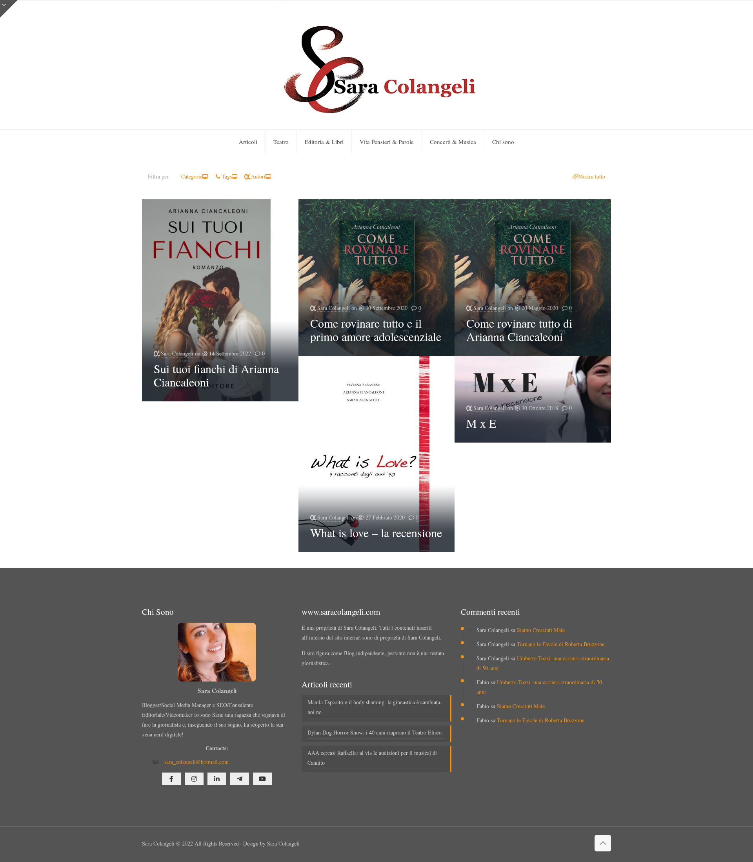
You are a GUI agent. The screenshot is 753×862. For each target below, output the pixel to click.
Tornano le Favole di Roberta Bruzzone (560, 644)
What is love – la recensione (376, 532)
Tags (227, 176)
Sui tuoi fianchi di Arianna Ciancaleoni (216, 375)
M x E (481, 423)
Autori (258, 176)
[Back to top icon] (603, 843)
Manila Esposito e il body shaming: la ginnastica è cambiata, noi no (374, 707)
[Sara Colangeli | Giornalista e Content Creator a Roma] (376, 64)
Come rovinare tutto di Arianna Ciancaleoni (519, 329)
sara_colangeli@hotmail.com (196, 761)
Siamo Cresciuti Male (541, 630)
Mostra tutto (591, 176)
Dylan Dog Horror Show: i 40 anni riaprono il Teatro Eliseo (374, 732)
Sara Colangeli (177, 353)
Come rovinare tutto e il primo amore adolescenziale (375, 329)
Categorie (191, 176)
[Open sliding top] (9, 9)
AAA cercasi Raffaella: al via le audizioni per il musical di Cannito (372, 757)
